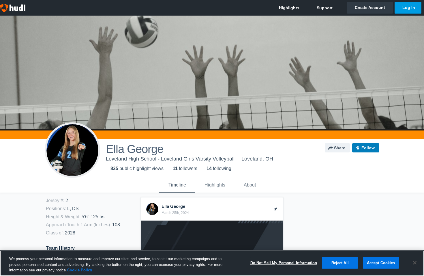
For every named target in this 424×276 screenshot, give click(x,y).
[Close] (414, 262)
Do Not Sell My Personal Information (283, 262)
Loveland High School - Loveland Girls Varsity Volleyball (170, 159)
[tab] (177, 185)
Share (339, 148)
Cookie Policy (79, 270)
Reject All (340, 262)
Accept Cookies (381, 262)
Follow (368, 148)
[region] (212, 263)
